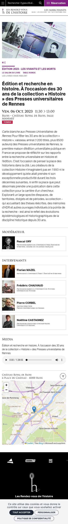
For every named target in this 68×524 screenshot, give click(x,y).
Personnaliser (46, 512)
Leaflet (30, 443)
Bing (41, 443)
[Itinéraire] (63, 376)
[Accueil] (14, 11)
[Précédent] (3, 63)
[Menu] (3, 3)
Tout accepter (21, 512)
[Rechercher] (40, 3)
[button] (34, 409)
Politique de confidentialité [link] (34, 518)
